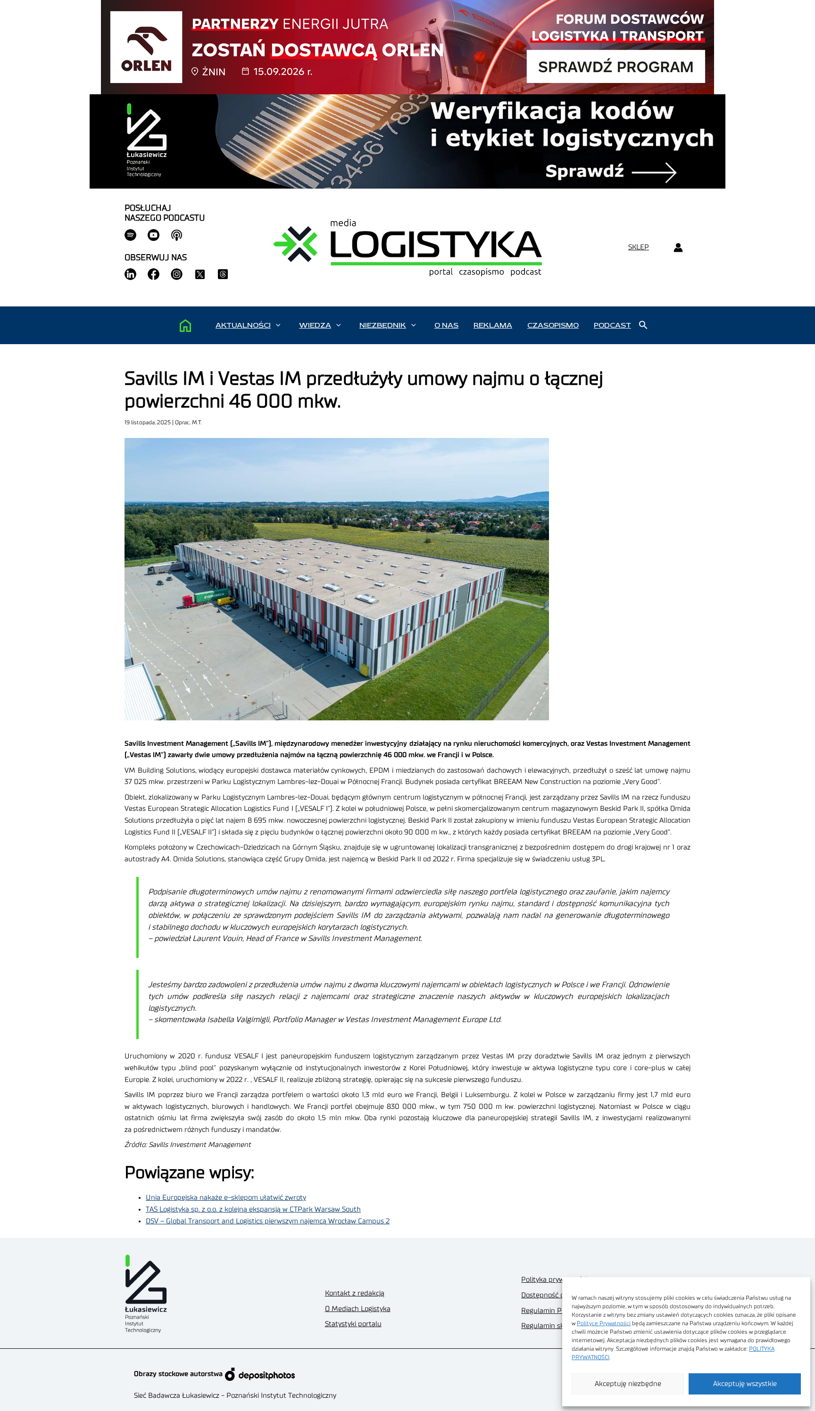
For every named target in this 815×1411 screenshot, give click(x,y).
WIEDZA (315, 325)
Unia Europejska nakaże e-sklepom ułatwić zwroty (226, 1197)
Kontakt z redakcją (354, 1293)
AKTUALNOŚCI (243, 325)
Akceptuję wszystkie (745, 1383)
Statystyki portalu (353, 1324)
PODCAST (612, 325)
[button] (278, 325)
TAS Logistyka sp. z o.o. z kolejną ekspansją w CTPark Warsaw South (253, 1209)
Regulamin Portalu (551, 1310)
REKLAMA (493, 325)
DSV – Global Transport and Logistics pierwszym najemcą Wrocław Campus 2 (268, 1221)
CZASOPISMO (553, 325)
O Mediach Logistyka (358, 1308)
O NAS (446, 325)
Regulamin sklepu (549, 1325)
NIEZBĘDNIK (382, 325)
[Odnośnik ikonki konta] (677, 247)
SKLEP (638, 247)
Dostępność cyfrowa (553, 1295)
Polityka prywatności (554, 1279)
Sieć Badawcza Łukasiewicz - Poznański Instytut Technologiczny (235, 1395)
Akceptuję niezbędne (628, 1383)
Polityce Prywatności (604, 1323)
